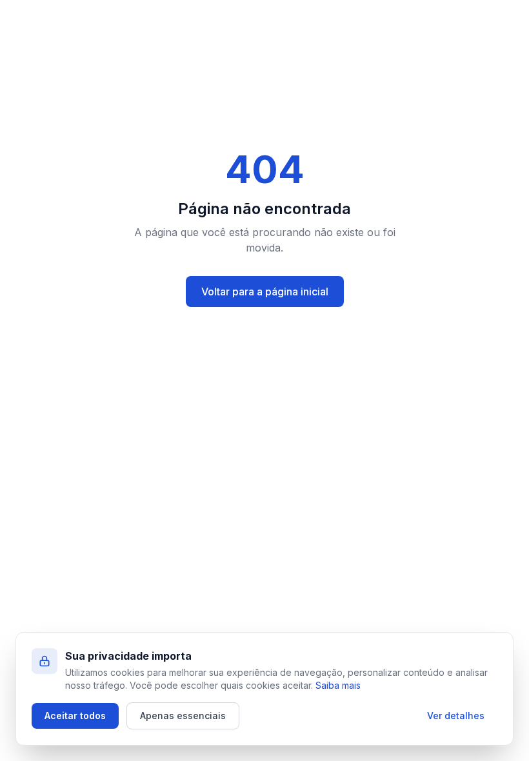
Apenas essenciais (183, 715)
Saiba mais (338, 685)
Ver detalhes (455, 715)
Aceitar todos (75, 715)
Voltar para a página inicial (264, 291)
